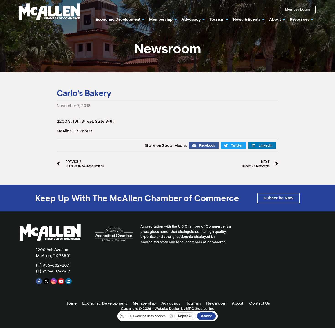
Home (71, 303)
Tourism (193, 303)
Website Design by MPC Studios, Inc (184, 308)
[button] (204, 145)
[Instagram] (54, 281)
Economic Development (104, 303)
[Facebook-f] (39, 281)
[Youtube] (61, 281)
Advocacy (170, 303)
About (237, 303)
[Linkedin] (68, 281)
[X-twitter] (46, 281)
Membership (144, 303)
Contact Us (259, 303)
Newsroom (216, 303)
